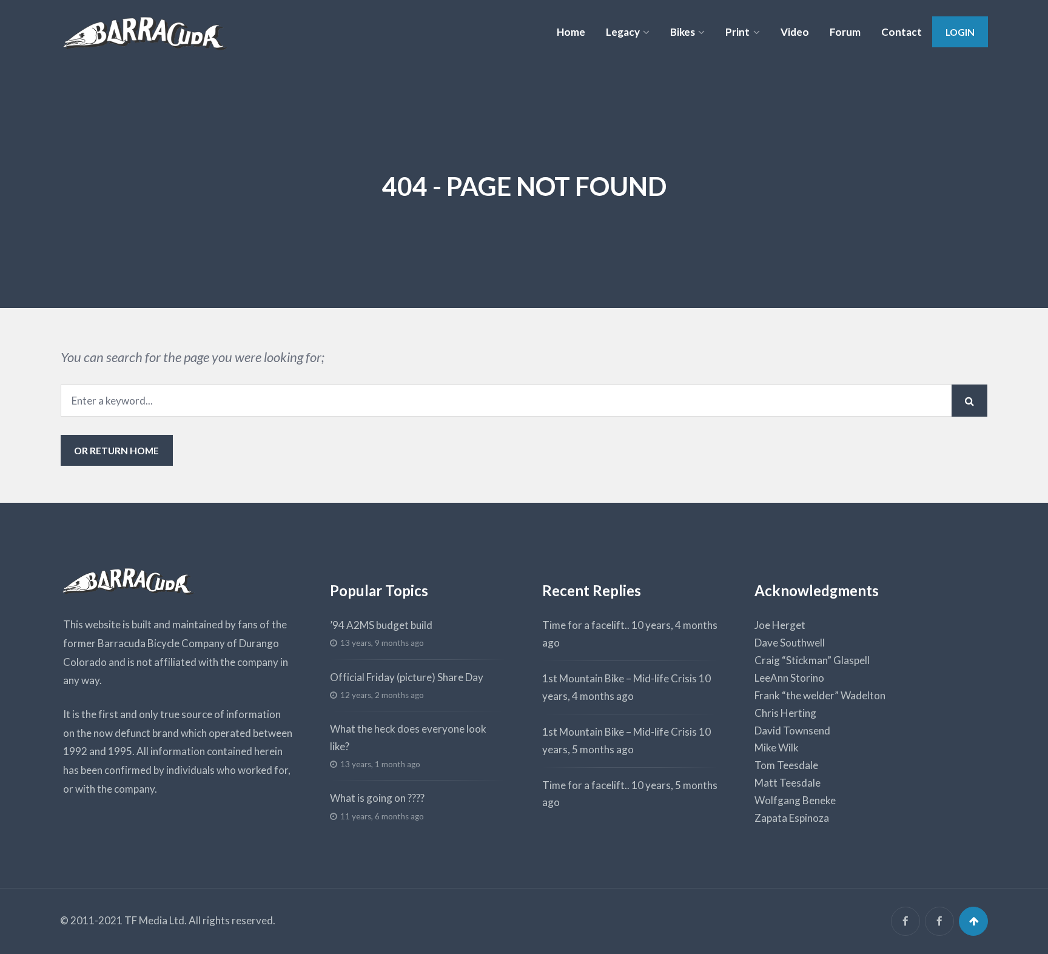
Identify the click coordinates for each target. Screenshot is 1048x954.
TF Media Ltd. (155, 920)
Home (571, 31)
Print (737, 31)
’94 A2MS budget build (381, 625)
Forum (845, 31)
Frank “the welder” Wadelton (819, 695)
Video (795, 31)
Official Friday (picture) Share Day (406, 677)
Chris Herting (785, 713)
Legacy (623, 31)
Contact (901, 31)
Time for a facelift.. (586, 625)
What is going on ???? (377, 797)
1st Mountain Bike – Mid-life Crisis (619, 678)
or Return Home (116, 450)
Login (960, 32)
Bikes (682, 31)
